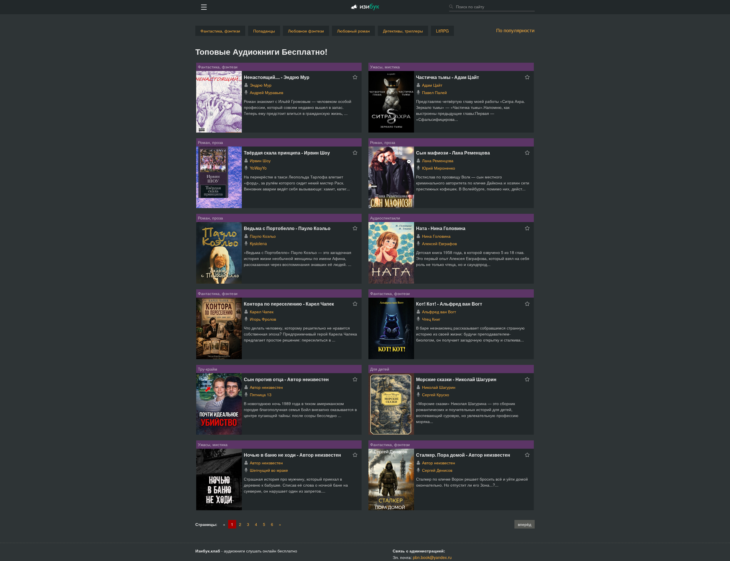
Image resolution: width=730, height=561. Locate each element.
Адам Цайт (432, 85)
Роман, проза (210, 142)
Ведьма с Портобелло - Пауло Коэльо (287, 228)
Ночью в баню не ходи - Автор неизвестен (292, 455)
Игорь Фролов (263, 319)
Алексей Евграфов (439, 243)
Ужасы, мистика (385, 67)
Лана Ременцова (437, 160)
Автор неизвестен (266, 387)
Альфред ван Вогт (439, 311)
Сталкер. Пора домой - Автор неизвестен (463, 455)
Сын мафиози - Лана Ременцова (453, 152)
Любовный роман (353, 31)
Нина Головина (436, 236)
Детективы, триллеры (403, 31)
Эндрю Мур (260, 85)
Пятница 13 (260, 394)
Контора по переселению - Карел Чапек (289, 303)
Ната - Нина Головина (440, 228)
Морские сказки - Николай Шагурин (456, 379)
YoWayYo (258, 168)
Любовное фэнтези (306, 31)
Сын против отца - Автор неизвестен (286, 379)
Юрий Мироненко (438, 168)
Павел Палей (434, 92)
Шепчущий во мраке (269, 470)
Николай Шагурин (438, 387)
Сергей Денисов (437, 470)
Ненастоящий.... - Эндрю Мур (276, 77)
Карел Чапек (261, 311)
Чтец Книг (431, 319)
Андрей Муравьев (266, 92)
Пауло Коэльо (263, 236)
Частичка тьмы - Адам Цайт (447, 77)
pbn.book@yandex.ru (432, 557)
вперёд (524, 524)
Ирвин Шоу (260, 160)
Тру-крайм (207, 369)
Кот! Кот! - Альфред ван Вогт (449, 303)
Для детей (379, 369)
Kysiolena (258, 243)
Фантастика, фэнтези (220, 31)
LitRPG (442, 31)
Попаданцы (264, 31)
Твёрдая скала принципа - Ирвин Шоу (287, 152)
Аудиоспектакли (385, 218)
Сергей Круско (435, 394)
